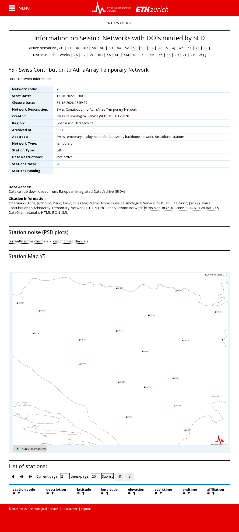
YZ (197, 47)
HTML (46, 212)
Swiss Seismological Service (38, 509)
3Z (84, 54)
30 (77, 47)
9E (134, 47)
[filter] (18, 493)
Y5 (160, 54)
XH (117, 54)
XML (64, 212)
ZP (193, 54)
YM (151, 54)
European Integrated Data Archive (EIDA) (92, 191)
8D (102, 47)
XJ (173, 47)
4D (85, 47)
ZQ (201, 54)
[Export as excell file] (119, 477)
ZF (185, 54)
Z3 (168, 54)
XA (109, 54)
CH (62, 47)
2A (76, 54)
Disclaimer (70, 509)
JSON (56, 212)
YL (143, 54)
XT (135, 54)
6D (100, 54)
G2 (160, 47)
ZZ (206, 47)
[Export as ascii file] (129, 477)
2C (92, 54)
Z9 (177, 54)
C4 (151, 47)
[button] (19, 8)
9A (126, 47)
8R (111, 47)
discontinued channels (70, 241)
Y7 (189, 47)
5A (94, 47)
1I (69, 47)
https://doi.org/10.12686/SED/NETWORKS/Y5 (181, 207)
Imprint (86, 509)
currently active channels (28, 241)
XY (181, 47)
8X (119, 47)
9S (143, 47)
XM (126, 54)
